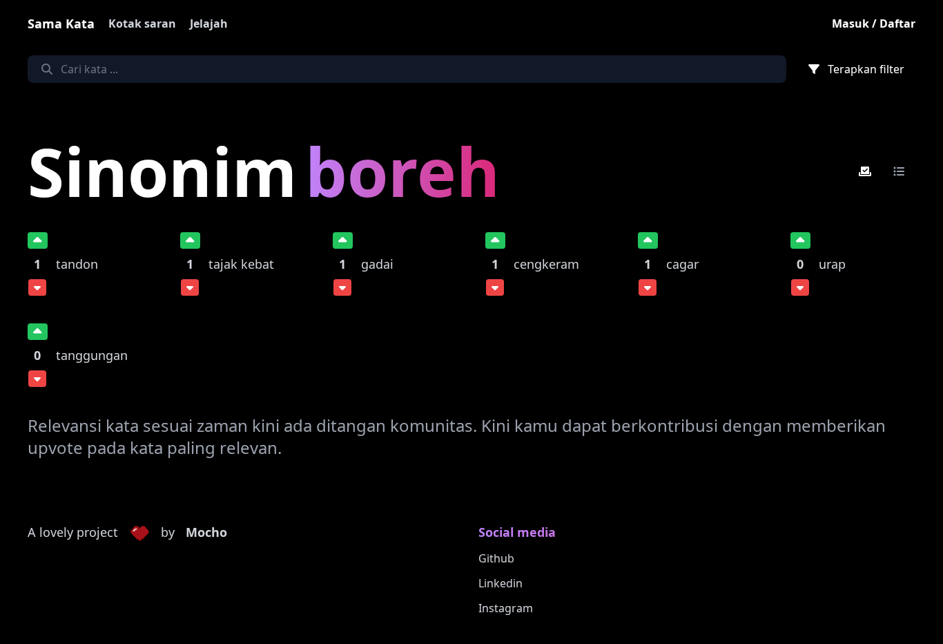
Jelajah (209, 23)
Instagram (505, 608)
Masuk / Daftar (873, 23)
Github (496, 558)
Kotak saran (142, 23)
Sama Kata (61, 23)
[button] (139, 533)
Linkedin (500, 583)
